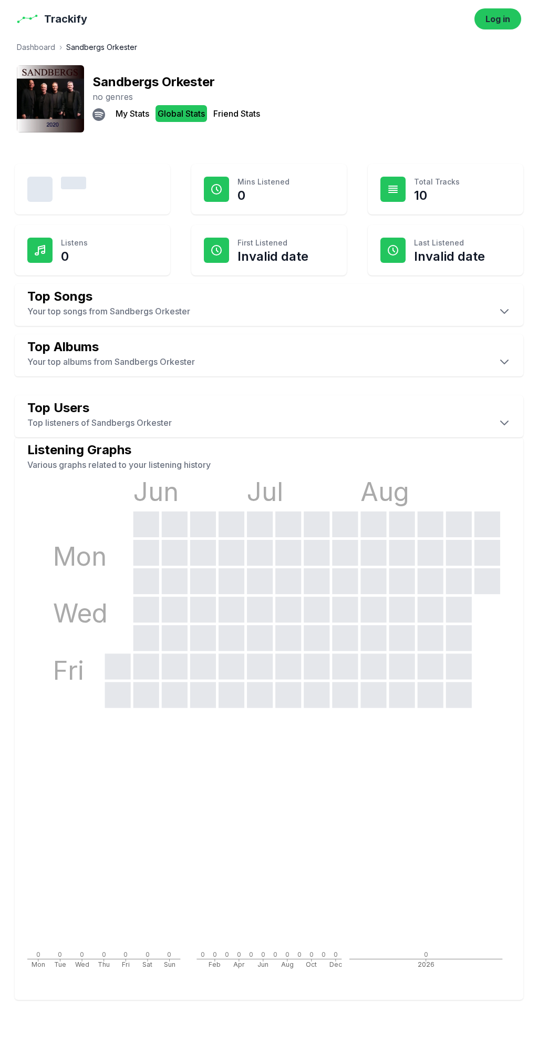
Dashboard (36, 47)
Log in (497, 19)
